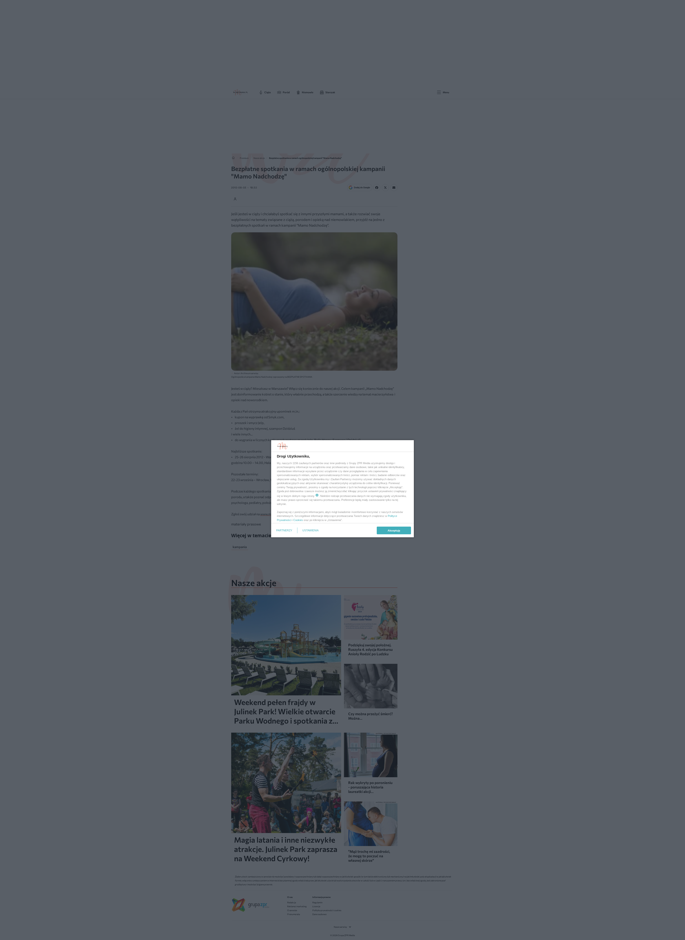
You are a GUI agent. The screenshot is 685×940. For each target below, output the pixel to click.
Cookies (298, 519)
